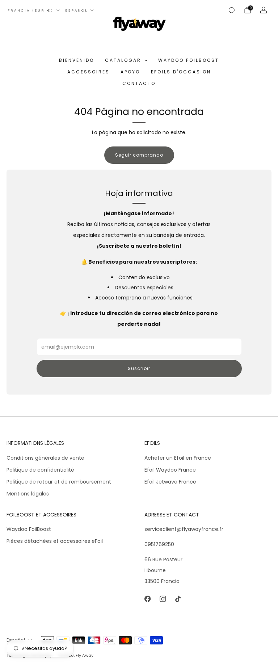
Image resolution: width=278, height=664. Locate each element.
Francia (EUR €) (31, 10)
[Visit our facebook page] (147, 598)
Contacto (139, 83)
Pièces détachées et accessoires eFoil (55, 541)
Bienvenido (76, 60)
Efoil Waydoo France (170, 469)
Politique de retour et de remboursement (59, 481)
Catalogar (123, 60)
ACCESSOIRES (88, 72)
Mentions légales (28, 493)
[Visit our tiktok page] (177, 598)
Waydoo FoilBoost (29, 529)
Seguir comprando (139, 155)
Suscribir (139, 368)
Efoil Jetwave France (170, 481)
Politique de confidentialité (40, 469)
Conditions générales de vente (45, 457)
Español (76, 10)
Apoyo (130, 72)
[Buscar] (231, 10)
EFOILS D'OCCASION (181, 72)
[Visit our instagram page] (162, 598)
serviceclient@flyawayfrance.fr (183, 529)
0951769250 (159, 544)
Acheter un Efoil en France (177, 457)
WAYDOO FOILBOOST (188, 60)
